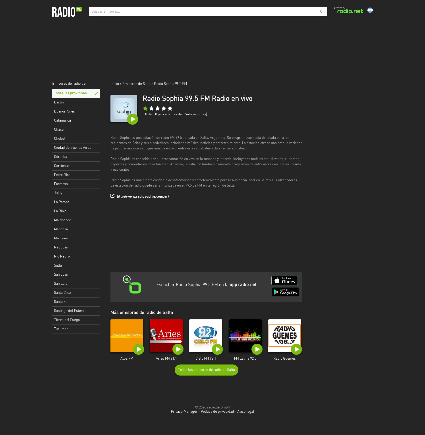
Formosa (61, 184)
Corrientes (62, 166)
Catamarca (62, 120)
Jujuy (58, 193)
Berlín (59, 102)
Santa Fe (60, 302)
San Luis (60, 284)
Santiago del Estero (69, 311)
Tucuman (61, 329)
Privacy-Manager (184, 412)
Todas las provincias (70, 93)
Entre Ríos (62, 175)
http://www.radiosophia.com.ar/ (143, 196)
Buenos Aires (64, 111)
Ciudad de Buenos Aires (72, 148)
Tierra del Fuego (67, 320)
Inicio (114, 84)
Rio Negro (62, 256)
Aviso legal (245, 412)
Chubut (59, 139)
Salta (58, 265)
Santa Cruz (62, 293)
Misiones (61, 238)
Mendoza (61, 229)
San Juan (61, 275)
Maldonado (62, 220)
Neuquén (61, 247)
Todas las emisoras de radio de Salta (206, 370)
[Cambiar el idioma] (370, 10)
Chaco (59, 130)
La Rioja (60, 211)
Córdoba (60, 157)
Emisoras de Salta (136, 84)
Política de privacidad (217, 412)
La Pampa (62, 202)
